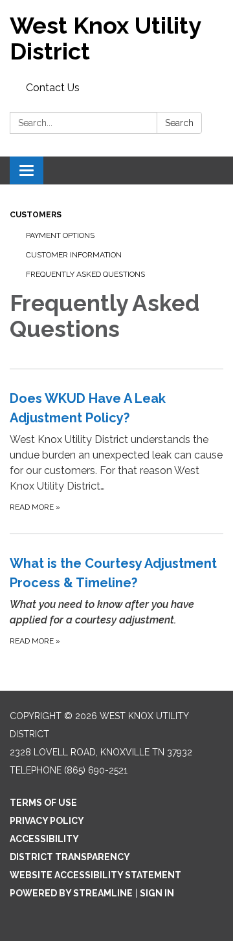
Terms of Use (43, 802)
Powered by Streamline (71, 893)
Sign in (157, 893)
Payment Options (60, 235)
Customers (35, 214)
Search (179, 123)
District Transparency (70, 857)
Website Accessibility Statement (95, 875)
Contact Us (53, 87)
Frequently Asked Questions (85, 274)
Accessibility (44, 839)
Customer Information (74, 254)
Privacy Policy (47, 821)
